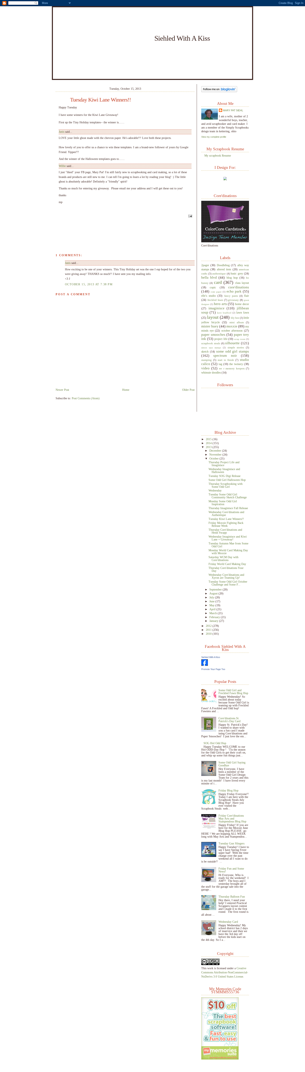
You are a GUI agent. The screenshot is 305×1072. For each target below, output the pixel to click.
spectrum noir (225, 356)
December (215, 450)
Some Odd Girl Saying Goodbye (231, 764)
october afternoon (232, 330)
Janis (61, 131)
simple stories (236, 347)
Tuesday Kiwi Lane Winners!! (100, 100)
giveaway (233, 300)
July (212, 597)
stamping (206, 360)
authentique (219, 273)
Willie (62, 166)
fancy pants (231, 295)
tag (220, 364)
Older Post (188, 389)
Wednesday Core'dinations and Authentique (226, 513)
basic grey (237, 273)
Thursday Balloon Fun (231, 896)
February (215, 617)
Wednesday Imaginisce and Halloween (224, 470)
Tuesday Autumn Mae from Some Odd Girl (228, 545)
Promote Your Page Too (213, 669)
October (214, 458)
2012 (209, 625)
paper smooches (213, 335)
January (214, 620)
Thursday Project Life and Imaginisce (224, 464)
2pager (205, 265)
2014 (209, 443)
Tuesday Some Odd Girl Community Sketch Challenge (228, 496)
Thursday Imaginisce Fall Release (228, 508)
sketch (205, 351)
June (212, 601)
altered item (224, 269)
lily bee (235, 317)
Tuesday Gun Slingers (231, 843)
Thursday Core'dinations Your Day (226, 569)
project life (220, 339)
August (213, 593)
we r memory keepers (232, 368)
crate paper (216, 291)
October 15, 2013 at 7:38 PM (88, 284)
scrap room (239, 339)
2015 (209, 439)
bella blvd (209, 277)
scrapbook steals (210, 343)
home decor (242, 304)
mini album (236, 322)
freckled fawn (215, 300)
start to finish (226, 360)
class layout (242, 282)
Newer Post (62, 389)
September (216, 589)
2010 (209, 633)
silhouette (232, 343)
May (212, 605)
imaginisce (216, 308)
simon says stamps (211, 347)
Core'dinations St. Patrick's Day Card (229, 720)
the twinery (236, 364)
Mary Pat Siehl (233, 110)
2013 (209, 447)
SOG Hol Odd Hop (215, 743)
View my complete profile (213, 137)
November (215, 454)
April (212, 609)
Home (125, 389)
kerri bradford (224, 312)
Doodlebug (223, 265)
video (205, 368)
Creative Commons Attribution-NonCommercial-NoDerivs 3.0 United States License (224, 972)
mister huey (209, 326)
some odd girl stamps (232, 351)
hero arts (220, 304)
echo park (234, 291)
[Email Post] (190, 215)
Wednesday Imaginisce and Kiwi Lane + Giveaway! (228, 538)
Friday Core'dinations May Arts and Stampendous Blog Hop (232, 818)
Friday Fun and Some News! (231, 870)
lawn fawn (242, 312)
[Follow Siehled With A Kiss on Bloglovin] (219, 91)
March (213, 613)
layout (212, 317)
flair (246, 295)
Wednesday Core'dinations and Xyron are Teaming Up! (226, 576)
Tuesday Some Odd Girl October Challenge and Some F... (228, 583)
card (218, 282)
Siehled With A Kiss (182, 38)
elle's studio (208, 295)
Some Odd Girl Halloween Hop (227, 479)
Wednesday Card (228, 921)
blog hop (232, 277)
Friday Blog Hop (228, 790)
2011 (209, 629)
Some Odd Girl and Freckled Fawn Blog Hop (233, 692)
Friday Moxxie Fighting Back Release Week (226, 524)
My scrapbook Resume (217, 155)
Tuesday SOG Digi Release (224, 476)
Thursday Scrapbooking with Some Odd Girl (226, 485)
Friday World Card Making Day (227, 564)
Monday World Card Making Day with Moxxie (228, 552)
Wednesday (215, 490)
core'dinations (238, 287)
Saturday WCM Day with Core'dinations (223, 558)
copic (213, 287)
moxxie (231, 326)
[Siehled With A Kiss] (204, 664)
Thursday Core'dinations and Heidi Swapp (225, 531)
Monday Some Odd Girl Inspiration (223, 503)
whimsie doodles (211, 372)
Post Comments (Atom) (86, 398)
